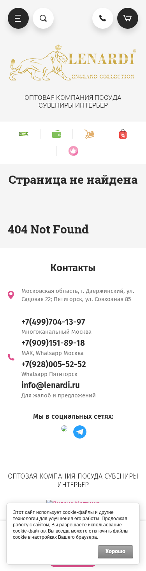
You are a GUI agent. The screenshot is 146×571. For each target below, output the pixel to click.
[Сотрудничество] (56, 134)
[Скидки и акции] (122, 134)
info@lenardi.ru (50, 385)
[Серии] (73, 151)
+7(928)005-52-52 (53, 364)
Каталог (18, 18)
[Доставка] (89, 134)
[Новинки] (23, 134)
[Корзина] (127, 18)
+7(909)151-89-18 (53, 343)
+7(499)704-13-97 (53, 322)
